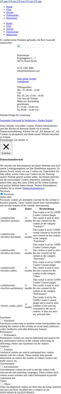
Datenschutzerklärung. (34, 188)
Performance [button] (6, 332)
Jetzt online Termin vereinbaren (26, 80)
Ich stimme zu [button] (21, 140)
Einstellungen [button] (6, 140)
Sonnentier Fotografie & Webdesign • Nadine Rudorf (26, 120)
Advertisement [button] (7, 363)
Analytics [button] (4, 346)
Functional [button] (5, 317)
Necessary (9, 194)
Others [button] (3, 381)
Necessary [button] (5, 191)
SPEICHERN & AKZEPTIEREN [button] (17, 392)
